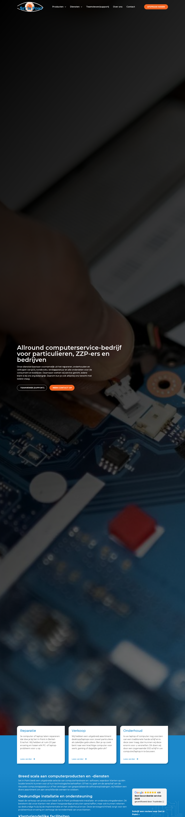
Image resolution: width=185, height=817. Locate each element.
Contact (130, 7)
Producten (57, 7)
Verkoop (79, 731)
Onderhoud (132, 731)
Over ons (117, 7)
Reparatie (28, 731)
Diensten (75, 7)
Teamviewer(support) (97, 7)
